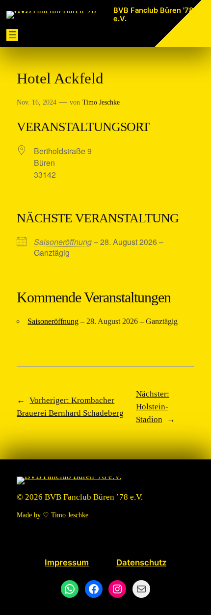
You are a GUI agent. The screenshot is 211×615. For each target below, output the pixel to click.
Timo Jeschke (101, 102)
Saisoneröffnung (63, 241)
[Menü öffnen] (12, 35)
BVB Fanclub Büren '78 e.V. (153, 14)
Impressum (67, 562)
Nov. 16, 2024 (36, 102)
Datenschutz (141, 562)
